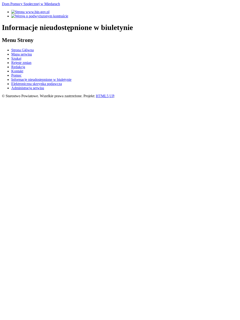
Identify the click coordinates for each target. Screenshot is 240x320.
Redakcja (18, 67)
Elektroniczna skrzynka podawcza (36, 84)
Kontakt (17, 71)
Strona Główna (22, 50)
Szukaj (16, 58)
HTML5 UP (105, 96)
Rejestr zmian (21, 63)
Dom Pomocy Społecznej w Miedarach (31, 4)
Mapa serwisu (21, 54)
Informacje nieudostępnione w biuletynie (41, 80)
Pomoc (16, 75)
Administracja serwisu (27, 88)
